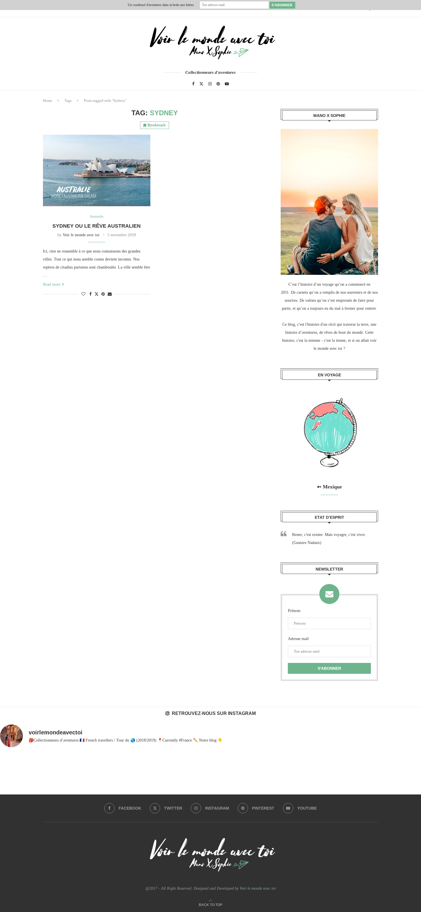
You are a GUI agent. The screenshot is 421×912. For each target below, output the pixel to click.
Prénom (294, 611)
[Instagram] (210, 84)
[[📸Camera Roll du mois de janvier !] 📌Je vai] (379, 777)
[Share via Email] (110, 294)
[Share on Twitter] (97, 294)
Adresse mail (298, 639)
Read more (51, 284)
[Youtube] (227, 84)
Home (47, 100)
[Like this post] (83, 294)
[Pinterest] (218, 84)
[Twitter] (201, 84)
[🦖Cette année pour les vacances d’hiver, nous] (210, 777)
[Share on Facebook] (90, 294)
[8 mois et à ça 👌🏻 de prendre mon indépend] (125, 777)
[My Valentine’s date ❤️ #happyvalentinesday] (295, 777)
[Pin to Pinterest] (103, 294)
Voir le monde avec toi (81, 235)
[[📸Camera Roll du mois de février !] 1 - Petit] (41, 777)
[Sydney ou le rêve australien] (96, 170)
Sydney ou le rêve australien (96, 226)
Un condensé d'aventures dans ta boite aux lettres (161, 5)
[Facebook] (193, 84)
